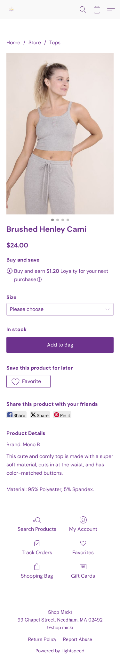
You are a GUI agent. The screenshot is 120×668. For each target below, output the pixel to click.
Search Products (37, 529)
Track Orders (37, 552)
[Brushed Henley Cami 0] (60, 133)
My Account (83, 529)
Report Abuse (77, 639)
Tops (54, 42)
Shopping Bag (37, 575)
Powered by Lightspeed (60, 651)
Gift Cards (83, 575)
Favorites (83, 552)
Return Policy (42, 639)
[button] (11, 9)
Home (13, 42)
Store (34, 42)
